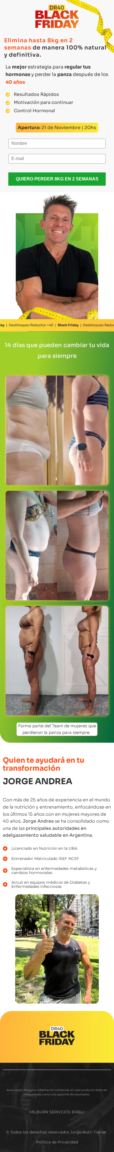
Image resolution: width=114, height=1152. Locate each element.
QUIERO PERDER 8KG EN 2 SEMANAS (57, 179)
